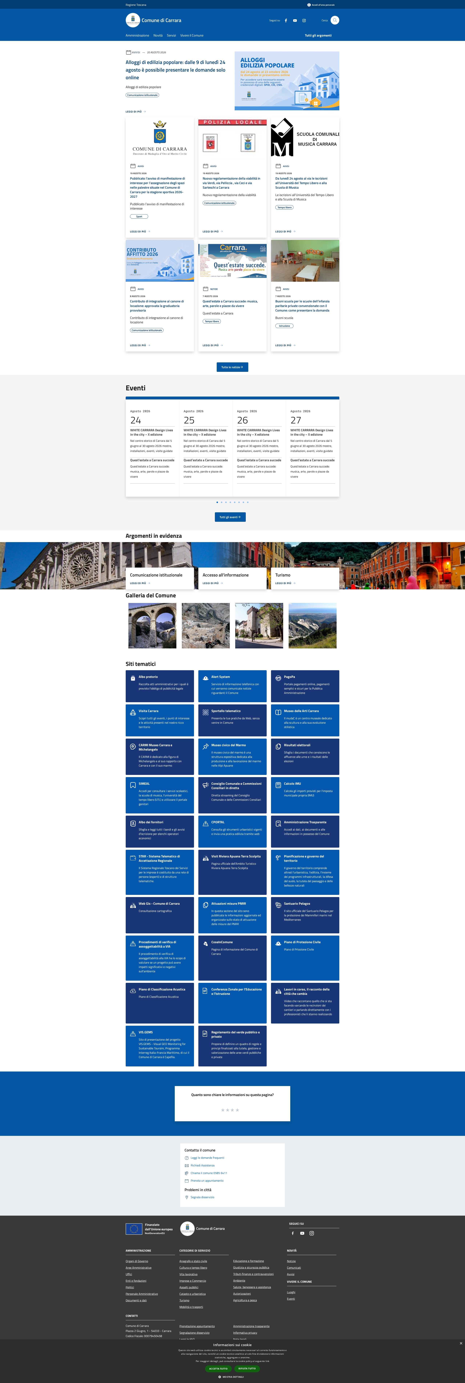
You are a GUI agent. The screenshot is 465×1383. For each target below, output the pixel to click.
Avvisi (136, 52)
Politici (130, 1287)
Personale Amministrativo (142, 1294)
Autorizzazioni (242, 1293)
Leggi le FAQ (187, 1339)
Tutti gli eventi (229, 517)
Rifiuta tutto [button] (247, 1368)
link (267, 1361)
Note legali (239, 1339)
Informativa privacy (245, 1332)
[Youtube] (293, 20)
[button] (232, 1377)
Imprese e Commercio (192, 1281)
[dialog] (232, 1361)
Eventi (291, 1298)
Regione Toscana (136, 5)
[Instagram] (302, 20)
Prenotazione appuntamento (197, 1326)
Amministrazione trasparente (251, 1326)
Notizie (214, 289)
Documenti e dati (136, 1300)
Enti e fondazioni (136, 1281)
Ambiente (239, 1280)
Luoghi (291, 1292)
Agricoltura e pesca (245, 1300)
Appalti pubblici (188, 1287)
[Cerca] (335, 20)
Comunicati (294, 1267)
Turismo (184, 1300)
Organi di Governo (137, 1261)
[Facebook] (284, 20)
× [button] (461, 1343)
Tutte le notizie (230, 367)
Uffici (129, 1274)
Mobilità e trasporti (191, 1307)
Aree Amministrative (138, 1267)
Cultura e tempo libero (193, 1267)
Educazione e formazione (248, 1261)
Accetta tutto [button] (218, 1368)
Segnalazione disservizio (194, 1332)
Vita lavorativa (188, 1274)
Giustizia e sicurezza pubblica (251, 1267)
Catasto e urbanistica (192, 1294)
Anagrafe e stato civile (193, 1261)
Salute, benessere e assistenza (252, 1287)
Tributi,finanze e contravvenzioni (253, 1274)
